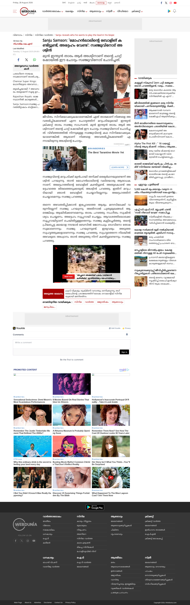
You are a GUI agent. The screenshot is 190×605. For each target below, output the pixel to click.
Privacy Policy (70, 602)
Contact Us (59, 602)
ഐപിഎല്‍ (150, 534)
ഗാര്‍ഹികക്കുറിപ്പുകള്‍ (155, 584)
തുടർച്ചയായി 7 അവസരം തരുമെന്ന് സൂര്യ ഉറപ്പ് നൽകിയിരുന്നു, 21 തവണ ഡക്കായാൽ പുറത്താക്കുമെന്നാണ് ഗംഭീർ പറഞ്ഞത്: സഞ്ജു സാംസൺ (26, 91)
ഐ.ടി (46, 538)
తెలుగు (92, 3)
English (71, 3)
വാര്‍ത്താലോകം (51, 11)
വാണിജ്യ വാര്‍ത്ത (51, 567)
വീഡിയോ (122, 11)
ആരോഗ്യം (95, 11)
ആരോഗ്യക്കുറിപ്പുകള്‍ (121, 525)
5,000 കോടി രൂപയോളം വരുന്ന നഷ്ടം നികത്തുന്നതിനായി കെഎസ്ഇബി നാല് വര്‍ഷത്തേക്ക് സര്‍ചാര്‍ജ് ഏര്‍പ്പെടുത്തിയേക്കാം (155, 191)
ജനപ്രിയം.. (49, 307)
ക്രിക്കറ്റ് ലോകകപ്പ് (154, 538)
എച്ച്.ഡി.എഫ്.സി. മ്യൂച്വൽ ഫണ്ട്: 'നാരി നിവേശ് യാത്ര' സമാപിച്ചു (152, 211)
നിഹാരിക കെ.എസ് (22, 44)
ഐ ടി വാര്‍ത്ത (84, 562)
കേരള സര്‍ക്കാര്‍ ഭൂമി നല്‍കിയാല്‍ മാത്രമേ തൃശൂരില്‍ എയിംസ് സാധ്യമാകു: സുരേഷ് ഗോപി (154, 231)
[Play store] (169, 11)
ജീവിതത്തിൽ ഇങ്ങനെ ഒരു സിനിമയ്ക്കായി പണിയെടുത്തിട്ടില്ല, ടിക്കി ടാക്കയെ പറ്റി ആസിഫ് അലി (154, 105)
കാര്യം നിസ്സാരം (84, 521)
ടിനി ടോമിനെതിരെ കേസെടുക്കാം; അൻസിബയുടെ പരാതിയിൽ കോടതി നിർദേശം (154, 125)
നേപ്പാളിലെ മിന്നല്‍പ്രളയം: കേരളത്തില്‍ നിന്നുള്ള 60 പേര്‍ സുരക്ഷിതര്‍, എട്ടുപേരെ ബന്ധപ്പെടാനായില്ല (155, 252)
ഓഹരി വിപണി (50, 562)
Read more (69, 277)
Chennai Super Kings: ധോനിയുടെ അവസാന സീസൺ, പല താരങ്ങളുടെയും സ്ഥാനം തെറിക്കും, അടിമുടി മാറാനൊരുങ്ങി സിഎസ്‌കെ (26, 83)
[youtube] (175, 3)
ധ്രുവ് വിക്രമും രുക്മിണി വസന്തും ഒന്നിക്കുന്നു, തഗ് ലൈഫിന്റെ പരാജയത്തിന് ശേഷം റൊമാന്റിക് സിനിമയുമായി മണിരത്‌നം (93, 294)
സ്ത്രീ (109, 11)
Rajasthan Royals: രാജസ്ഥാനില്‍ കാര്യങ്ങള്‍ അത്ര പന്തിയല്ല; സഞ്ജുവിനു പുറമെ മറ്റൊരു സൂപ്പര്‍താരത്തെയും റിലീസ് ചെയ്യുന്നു (25, 98)
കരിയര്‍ (46, 543)
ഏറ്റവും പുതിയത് (148, 184)
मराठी (85, 3)
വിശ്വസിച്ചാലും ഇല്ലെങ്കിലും (123, 584)
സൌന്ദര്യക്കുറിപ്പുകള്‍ (155, 575)
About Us (28, 602)
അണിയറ (81, 534)
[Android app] (95, 507)
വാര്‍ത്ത (89, 302)
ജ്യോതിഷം (103, 302)
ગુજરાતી (117, 3)
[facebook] (162, 3)
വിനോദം (17, 35)
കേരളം (69, 11)
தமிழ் (79, 3)
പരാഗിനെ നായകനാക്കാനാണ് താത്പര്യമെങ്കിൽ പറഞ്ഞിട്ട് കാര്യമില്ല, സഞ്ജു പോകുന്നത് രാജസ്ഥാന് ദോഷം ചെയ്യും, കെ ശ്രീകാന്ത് (26, 75)
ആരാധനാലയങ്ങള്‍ (120, 567)
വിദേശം (47, 525)
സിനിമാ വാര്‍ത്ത (44, 35)
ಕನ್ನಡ (110, 3)
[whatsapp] (34, 59)
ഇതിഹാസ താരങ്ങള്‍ (155, 530)
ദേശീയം (47, 521)
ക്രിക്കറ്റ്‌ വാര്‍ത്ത (153, 521)
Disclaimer (48, 602)
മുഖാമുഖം (82, 525)
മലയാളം (101, 3)
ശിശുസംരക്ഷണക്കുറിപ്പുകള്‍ (159, 580)
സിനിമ (81, 11)
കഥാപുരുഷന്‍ (83, 543)
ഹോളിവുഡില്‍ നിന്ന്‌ (86, 551)
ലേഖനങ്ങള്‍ (117, 521)
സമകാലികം (49, 530)
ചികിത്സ (115, 530)
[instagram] (171, 3)
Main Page (18, 602)
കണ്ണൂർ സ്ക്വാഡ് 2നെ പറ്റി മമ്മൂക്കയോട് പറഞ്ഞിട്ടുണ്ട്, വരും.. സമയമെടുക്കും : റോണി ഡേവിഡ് (153, 84)
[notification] (174, 11)
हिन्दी (64, 3)
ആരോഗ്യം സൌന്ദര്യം (155, 567)
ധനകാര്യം (47, 534)
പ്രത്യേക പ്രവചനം (119, 593)
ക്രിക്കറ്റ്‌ (136, 11)
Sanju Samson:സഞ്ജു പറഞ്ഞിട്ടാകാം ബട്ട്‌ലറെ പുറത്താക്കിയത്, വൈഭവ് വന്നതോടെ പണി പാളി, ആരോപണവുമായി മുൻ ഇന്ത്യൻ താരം (26, 106)
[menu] (15, 11)
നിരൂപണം (81, 530)
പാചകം (149, 571)
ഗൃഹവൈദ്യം (117, 534)
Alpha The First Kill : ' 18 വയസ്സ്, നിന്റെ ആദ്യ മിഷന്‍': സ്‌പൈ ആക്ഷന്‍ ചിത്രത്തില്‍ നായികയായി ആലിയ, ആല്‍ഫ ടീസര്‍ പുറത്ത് (155, 145)
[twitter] (166, 3)
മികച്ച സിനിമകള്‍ (85, 547)
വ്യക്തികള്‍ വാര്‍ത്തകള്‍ (122, 588)
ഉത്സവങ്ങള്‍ (116, 571)
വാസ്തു (115, 580)
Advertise (37, 602)
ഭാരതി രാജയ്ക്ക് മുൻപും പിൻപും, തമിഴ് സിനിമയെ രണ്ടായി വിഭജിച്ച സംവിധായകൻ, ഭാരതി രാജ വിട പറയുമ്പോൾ (155, 166)
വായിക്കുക (145, 78)
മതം (113, 562)
